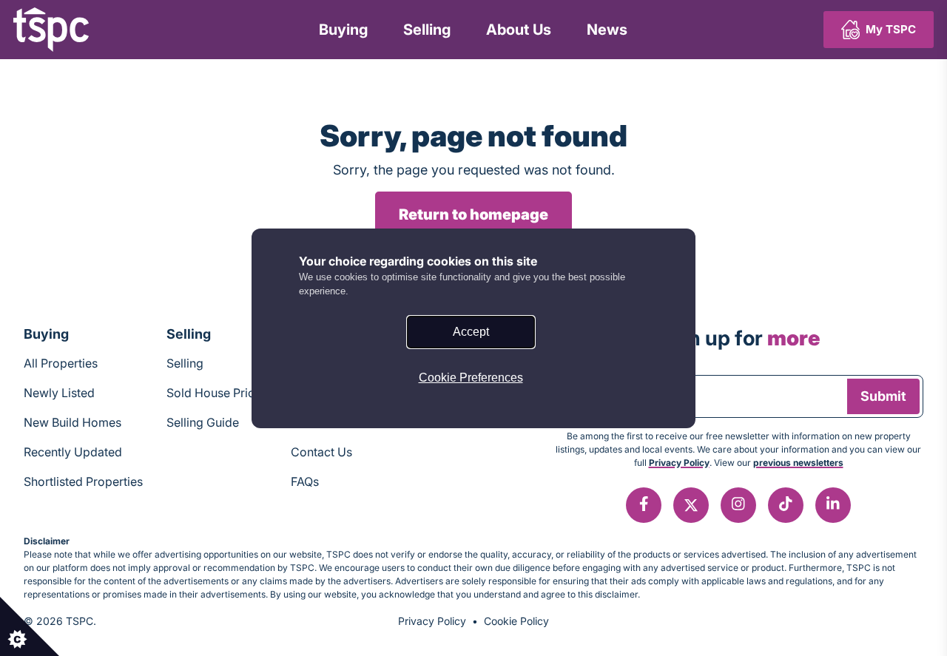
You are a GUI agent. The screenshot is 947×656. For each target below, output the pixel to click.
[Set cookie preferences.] (29, 626)
